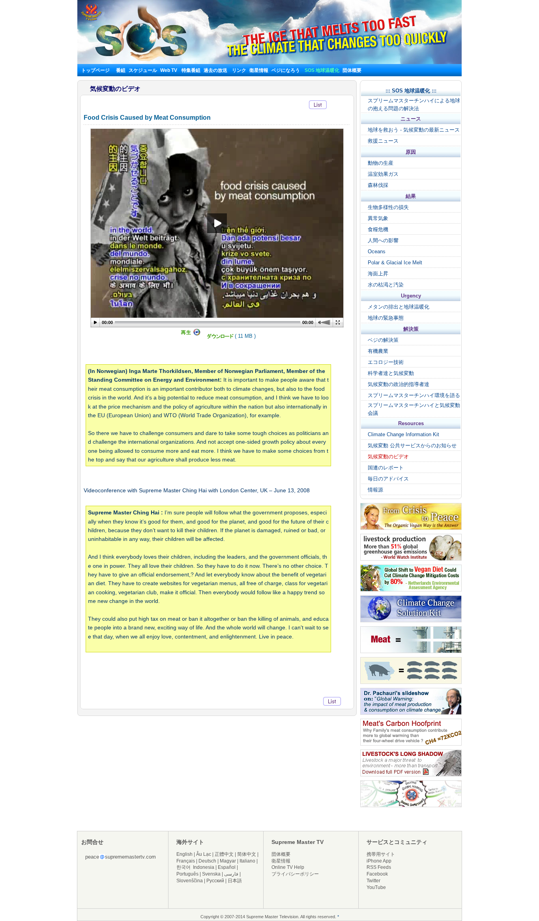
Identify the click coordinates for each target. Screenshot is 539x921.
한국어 (183, 867)
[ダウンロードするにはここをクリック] (220, 338)
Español (227, 867)
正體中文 (224, 854)
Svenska (211, 874)
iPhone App (379, 861)
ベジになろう (285, 70)
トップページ (95, 70)
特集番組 (191, 70)
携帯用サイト (381, 854)
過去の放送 (215, 70)
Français (185, 861)
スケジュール (143, 70)
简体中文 (246, 854)
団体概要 (351, 70)
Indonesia (203, 867)
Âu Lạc (203, 854)
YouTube (376, 887)
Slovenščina (189, 880)
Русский (215, 880)
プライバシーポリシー (295, 874)
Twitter (373, 880)
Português (187, 874)
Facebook (377, 874)
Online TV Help (287, 867)
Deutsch (207, 861)
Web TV (169, 70)
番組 (120, 70)
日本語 (235, 880)
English (184, 854)
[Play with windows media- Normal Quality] (189, 334)
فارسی (231, 874)
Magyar (228, 861)
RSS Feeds (379, 867)
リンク (239, 70)
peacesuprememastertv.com (120, 857)
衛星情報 (258, 70)
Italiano (247, 861)
